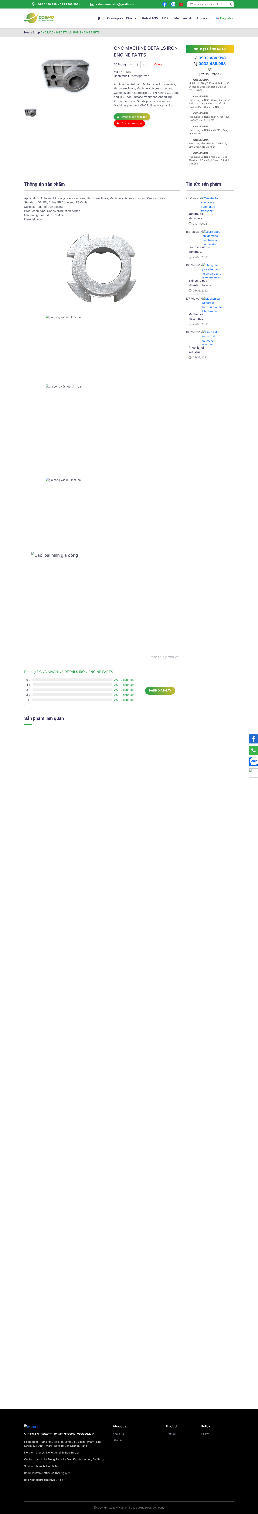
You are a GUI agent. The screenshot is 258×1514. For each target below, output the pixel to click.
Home (28, 32)
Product (171, 1433)
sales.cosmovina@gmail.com (115, 4)
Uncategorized (139, 76)
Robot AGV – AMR (155, 18)
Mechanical (182, 18)
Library (202, 18)
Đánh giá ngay (160, 690)
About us (118, 1433)
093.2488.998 (47, 4)
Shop (36, 32)
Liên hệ (117, 1440)
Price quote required (134, 116)
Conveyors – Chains (121, 18)
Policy (205, 1433)
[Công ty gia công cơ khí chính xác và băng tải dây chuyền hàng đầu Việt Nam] (39, 18)
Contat (159, 64)
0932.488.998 (212, 58)
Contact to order (131, 123)
